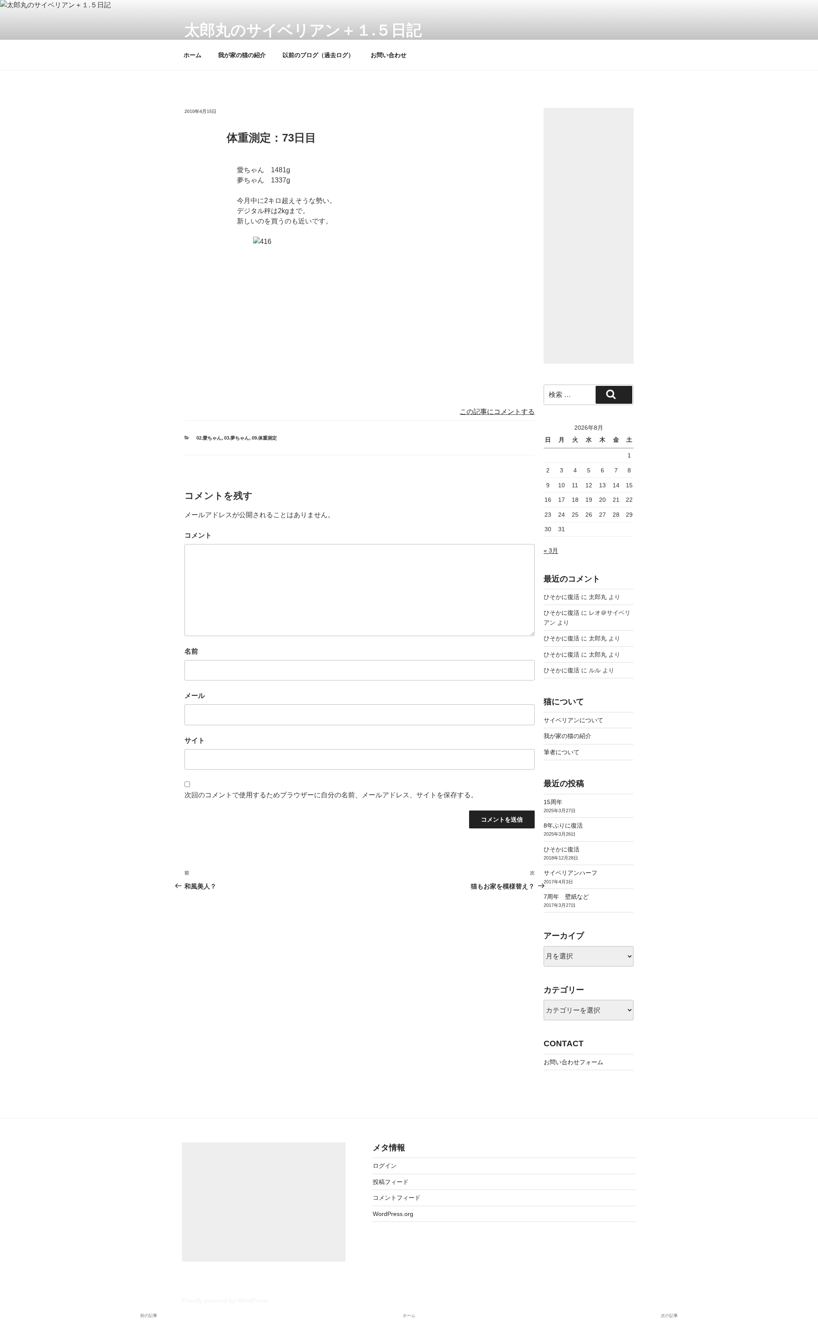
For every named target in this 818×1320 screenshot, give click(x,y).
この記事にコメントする (497, 411)
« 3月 (551, 550)
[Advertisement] (589, 236)
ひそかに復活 (561, 596)
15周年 (553, 802)
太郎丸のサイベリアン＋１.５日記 (303, 30)
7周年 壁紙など (566, 896)
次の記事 (669, 1315)
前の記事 (148, 1315)
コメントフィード (397, 1197)
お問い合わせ (388, 55)
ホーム (193, 55)
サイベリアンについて (573, 720)
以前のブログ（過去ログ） (318, 55)
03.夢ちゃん (236, 437)
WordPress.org (393, 1213)
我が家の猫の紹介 (242, 55)
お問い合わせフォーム (573, 1062)
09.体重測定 (264, 437)
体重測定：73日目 (271, 137)
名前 (191, 651)
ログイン (385, 1165)
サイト (194, 740)
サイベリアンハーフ (570, 872)
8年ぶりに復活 (563, 825)
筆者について (561, 752)
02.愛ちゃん (209, 437)
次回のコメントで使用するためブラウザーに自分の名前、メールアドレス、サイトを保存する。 (331, 795)
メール (194, 695)
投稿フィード (391, 1181)
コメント (198, 535)
